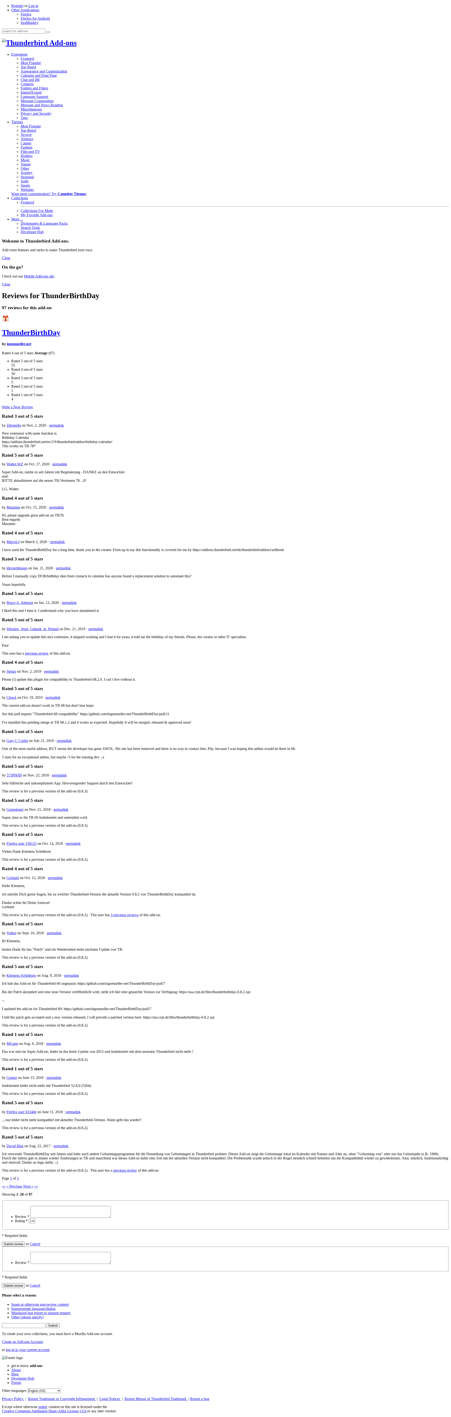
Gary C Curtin (17, 741)
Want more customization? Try (48, 194)
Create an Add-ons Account (22, 1342)
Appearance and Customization (44, 71)
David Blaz (15, 1146)
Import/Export (31, 92)
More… (17, 219)
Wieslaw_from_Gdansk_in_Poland (32, 629)
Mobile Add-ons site (39, 276)
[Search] (48, 32)
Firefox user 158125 (22, 844)
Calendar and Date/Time (39, 75)
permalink (56, 425)
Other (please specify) (27, 1317)
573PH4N (14, 775)
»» (36, 1186)
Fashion (26, 147)
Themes (17, 122)
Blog (15, 1374)
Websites (27, 190)
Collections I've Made (37, 211)
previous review (37, 653)
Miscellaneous (31, 109)
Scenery (27, 173)
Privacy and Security (36, 114)
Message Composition (37, 101)
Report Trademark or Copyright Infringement (62, 1399)
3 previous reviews (125, 915)
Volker (11, 933)
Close (6, 258)
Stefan (11, 671)
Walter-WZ (15, 464)
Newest (26, 135)
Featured (27, 59)
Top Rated (28, 67)
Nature (26, 164)
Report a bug (199, 1399)
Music (25, 160)
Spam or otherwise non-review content (40, 1304)
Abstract (27, 139)
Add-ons (62, 43)
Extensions (19, 54)
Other (25, 168)
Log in (33, 6)
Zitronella (14, 425)
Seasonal (27, 177)
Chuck (11, 697)
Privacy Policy (13, 1399)
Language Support (34, 97)
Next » (28, 1186)
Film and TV (30, 152)
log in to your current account (28, 1350)
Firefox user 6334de (21, 1112)
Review (22, 1217)
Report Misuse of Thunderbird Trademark (155, 1399)
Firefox (26, 14)
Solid (24, 181)
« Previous (14, 1186)
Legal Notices (110, 1399)
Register (17, 6)
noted (43, 1407)
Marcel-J (13, 542)
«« (4, 1186)
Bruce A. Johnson (20, 603)
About (16, 1370)
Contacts (27, 84)
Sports (25, 185)
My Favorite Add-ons (37, 215)
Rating (21, 1221)
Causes (26, 143)
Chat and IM (30, 80)
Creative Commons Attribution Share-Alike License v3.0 (44, 1411)
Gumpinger (15, 809)
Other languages (14, 1391)
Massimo (13, 507)
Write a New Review (17, 407)
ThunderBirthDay (31, 332)
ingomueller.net (19, 344)
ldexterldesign (17, 568)
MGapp (12, 1044)
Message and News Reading (42, 105)
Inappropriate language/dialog (33, 1309)
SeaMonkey (30, 23)
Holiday (27, 156)
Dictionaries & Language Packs (44, 223)
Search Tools (30, 228)
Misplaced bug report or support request (40, 1313)
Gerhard (13, 878)
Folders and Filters (34, 88)
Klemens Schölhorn (21, 975)
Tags (24, 118)
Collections (19, 198)
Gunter (12, 1078)
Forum (16, 1383)
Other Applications (25, 10)
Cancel (35, 1244)
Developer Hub (32, 232)
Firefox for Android (35, 18)
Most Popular (31, 63)
